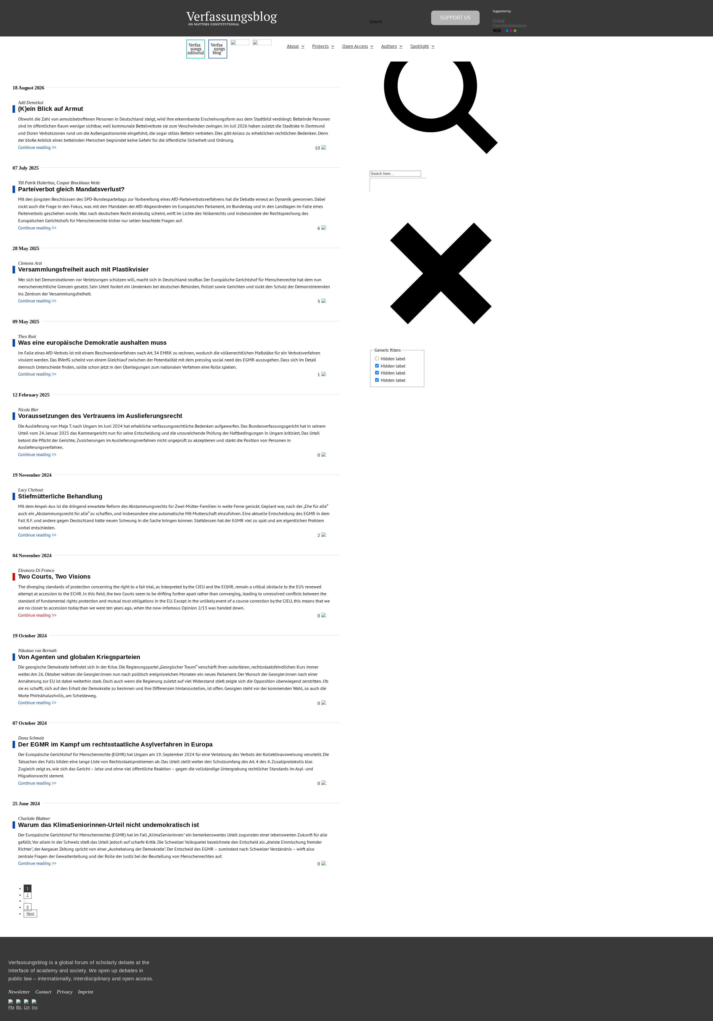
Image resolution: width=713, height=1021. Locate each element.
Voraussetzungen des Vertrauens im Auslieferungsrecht (100, 415)
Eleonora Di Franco (36, 570)
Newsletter (19, 992)
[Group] (231, 13)
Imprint (85, 992)
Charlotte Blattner (34, 818)
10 (318, 148)
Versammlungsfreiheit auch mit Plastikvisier (83, 269)
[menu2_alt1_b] (240, 42)
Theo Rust (27, 336)
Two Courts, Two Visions (54, 576)
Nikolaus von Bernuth (37, 650)
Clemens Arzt (30, 263)
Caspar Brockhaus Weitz (78, 182)
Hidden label (393, 358)
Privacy (64, 992)
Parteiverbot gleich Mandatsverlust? (71, 189)
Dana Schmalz (31, 738)
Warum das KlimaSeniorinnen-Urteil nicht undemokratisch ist (108, 824)
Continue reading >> (37, 147)
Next (30, 913)
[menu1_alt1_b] (217, 42)
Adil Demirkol (30, 102)
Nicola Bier (28, 409)
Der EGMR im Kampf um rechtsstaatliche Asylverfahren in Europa (115, 744)
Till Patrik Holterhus (36, 182)
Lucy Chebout (30, 490)
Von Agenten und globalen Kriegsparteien (79, 656)
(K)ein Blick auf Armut (50, 108)
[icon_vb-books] (262, 42)
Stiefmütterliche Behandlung (60, 496)
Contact (43, 992)
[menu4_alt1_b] (195, 42)
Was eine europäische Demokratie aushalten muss (92, 342)
